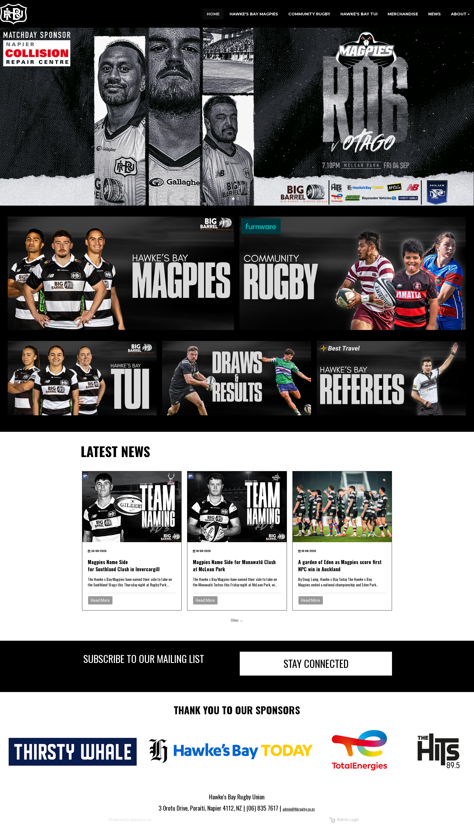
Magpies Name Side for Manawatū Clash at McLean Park (234, 565)
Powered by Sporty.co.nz (130, 819)
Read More (100, 600)
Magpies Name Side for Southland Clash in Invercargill (124, 565)
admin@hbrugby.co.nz (299, 809)
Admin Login (347, 819)
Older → (237, 620)
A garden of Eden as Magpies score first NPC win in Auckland (340, 565)
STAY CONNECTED (316, 663)
